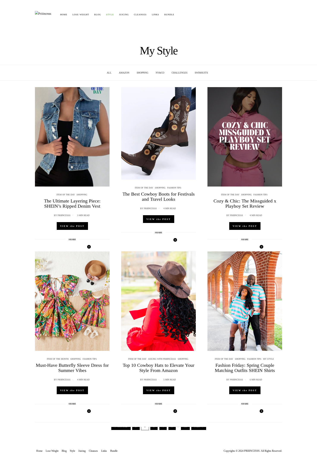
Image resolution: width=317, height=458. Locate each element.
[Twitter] (63, 248)
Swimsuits (201, 72)
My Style (268, 359)
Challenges (179, 72)
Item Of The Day (65, 194)
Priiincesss (64, 215)
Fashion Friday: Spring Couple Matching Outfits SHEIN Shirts (245, 367)
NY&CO (160, 72)
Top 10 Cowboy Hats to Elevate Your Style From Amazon (158, 367)
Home (63, 14)
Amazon (124, 72)
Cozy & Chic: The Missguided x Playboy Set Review (244, 203)
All (109, 72)
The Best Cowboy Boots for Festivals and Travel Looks (158, 196)
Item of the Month (58, 359)
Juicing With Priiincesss (162, 359)
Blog (97, 14)
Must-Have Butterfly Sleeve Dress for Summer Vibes (72, 367)
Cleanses (140, 14)
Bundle (169, 14)
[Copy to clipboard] (80, 248)
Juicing (124, 14)
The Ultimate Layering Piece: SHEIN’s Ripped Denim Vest (72, 203)
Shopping (142, 72)
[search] (180, 14)
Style (110, 14)
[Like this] (86, 248)
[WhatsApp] (74, 248)
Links (155, 14)
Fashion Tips (174, 188)
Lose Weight (80, 14)
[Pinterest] (68, 248)
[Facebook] (57, 248)
